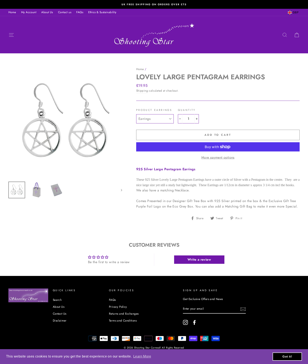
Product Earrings (154, 110)
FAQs (79, 12)
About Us (47, 12)
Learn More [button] (142, 356)
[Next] (119, 190)
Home (12, 12)
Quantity (187, 110)
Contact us (64, 12)
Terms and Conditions (123, 320)
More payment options (217, 157)
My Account (28, 12)
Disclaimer (60, 320)
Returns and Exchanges (123, 313)
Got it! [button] (287, 356)
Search (57, 300)
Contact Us (59, 313)
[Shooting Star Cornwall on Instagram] (185, 322)
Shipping (142, 90)
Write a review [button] (199, 259)
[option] (154, 4)
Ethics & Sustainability (102, 12)
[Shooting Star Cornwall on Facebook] (194, 322)
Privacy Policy (118, 307)
